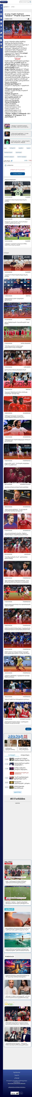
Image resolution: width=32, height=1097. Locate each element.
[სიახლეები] (18, 737)
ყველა (28, 729)
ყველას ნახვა (17, 792)
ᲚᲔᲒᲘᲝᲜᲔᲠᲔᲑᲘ (27, 460)
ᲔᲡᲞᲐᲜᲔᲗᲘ (28, 272)
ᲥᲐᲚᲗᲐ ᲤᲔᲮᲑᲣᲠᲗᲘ (26, 343)
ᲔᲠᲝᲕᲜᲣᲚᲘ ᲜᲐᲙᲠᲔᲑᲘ (25, 484)
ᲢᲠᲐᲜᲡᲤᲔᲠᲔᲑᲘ (27, 413)
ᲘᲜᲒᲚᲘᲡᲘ (28, 295)
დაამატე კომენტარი (17, 173)
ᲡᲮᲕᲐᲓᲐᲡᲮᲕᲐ (27, 554)
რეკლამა (17, 1075)
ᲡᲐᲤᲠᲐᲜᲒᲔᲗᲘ (27, 367)
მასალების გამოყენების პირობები (16, 1083)
